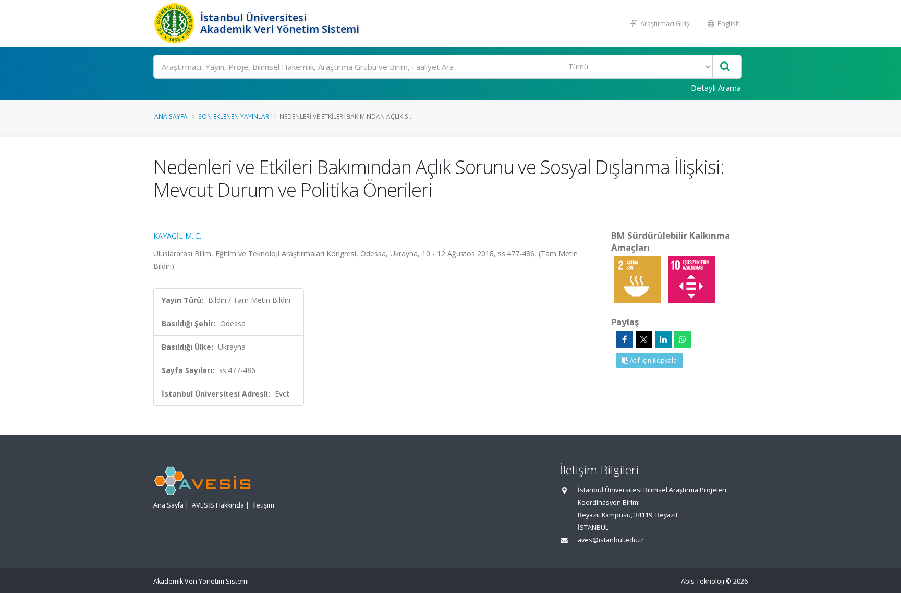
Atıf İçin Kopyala (652, 360)
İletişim (263, 505)
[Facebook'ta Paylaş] (624, 339)
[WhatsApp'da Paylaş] (682, 339)
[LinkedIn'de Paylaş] (663, 339)
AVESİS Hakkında (218, 505)
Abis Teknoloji (702, 581)
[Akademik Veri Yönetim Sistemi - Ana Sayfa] (175, 23)
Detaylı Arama (716, 87)
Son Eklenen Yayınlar (233, 116)
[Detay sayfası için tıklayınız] (638, 279)
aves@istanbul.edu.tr (611, 540)
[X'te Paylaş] (644, 339)
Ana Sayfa (171, 116)
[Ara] (725, 67)
